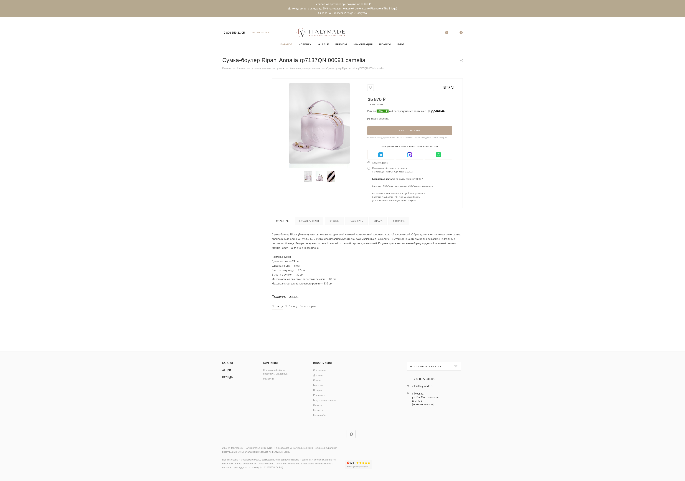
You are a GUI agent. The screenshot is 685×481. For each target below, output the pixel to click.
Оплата (378, 221)
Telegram (333, 434)
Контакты (318, 410)
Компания (270, 363)
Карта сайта (319, 415)
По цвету (277, 306)
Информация (322, 363)
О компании (319, 370)
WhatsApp (342, 434)
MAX (352, 434)
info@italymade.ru (422, 386)
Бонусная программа (324, 400)
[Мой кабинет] (432, 33)
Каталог (228, 363)
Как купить (356, 221)
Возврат (317, 390)
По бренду (291, 306)
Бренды (228, 377)
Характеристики (309, 221)
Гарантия (318, 385)
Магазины (268, 378)
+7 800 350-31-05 (233, 32)
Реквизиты (318, 395)
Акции (226, 370)
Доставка (398, 221)
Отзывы (334, 221)
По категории (308, 306)
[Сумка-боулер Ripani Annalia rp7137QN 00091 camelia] (319, 123)
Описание (282, 221)
